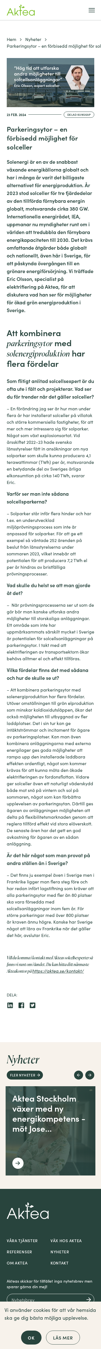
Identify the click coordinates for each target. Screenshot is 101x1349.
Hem (11, 39)
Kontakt (59, 1263)
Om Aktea (17, 1263)
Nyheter (33, 39)
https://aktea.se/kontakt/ (58, 971)
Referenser (19, 1251)
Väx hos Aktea (66, 1240)
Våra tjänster (22, 1240)
